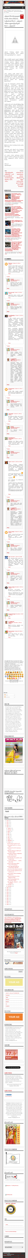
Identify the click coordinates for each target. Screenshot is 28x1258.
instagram (7, 1006)
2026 (8, 904)
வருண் (9, 461)
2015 (8, 887)
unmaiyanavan (11, 388)
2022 (8, 898)
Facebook (7, 995)
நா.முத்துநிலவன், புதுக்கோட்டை (14, 359)
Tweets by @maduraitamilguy (10, 1231)
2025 (8, 902)
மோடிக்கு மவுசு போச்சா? (11, 856)
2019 (8, 893)
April (8, 832)
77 (8, 1053)
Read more (11, 204)
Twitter (7, 997)
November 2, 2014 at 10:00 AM (15, 428)
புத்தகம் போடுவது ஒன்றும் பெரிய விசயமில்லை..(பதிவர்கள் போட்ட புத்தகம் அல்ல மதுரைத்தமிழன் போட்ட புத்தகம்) (13, 21)
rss (6, 1003)
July (8, 837)
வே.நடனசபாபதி (11, 292)
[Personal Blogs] (8, 1095)
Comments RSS (22, 1257)
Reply (9, 273)
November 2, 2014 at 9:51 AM (15, 281)
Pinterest (7, 999)
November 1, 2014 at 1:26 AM (16, 556)
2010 (8, 820)
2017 (8, 890)
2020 (8, 895)
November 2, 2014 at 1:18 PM (16, 509)
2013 (8, 825)
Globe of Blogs (8, 1073)
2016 (8, 889)
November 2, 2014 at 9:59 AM (15, 402)
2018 (8, 892)
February (9, 829)
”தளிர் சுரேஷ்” (11, 413)
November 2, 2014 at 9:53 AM (15, 305)
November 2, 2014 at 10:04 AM (15, 546)
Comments (7, 697)
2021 (8, 896)
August (9, 838)
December (10, 886)
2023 (8, 899)
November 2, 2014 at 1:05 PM (16, 360)
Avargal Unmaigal (12, 280)
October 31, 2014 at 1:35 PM (16, 461)
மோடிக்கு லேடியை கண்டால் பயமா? (13, 843)
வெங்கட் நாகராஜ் (11, 586)
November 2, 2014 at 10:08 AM (15, 574)
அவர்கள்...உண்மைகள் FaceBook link (12, 993)
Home (7, 1224)
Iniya (9, 556)
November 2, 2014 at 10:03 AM (15, 501)
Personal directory (8, 1096)
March (9, 831)
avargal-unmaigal (14, 1255)
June (9, 835)
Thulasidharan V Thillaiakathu (11, 438)
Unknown (10, 263)
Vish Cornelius (11, 631)
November (10, 884)
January (9, 828)
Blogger (16, 952)
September (10, 840)
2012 (8, 823)
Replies (8, 276)
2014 (8, 826)
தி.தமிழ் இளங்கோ (11, 315)
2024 (8, 901)
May (8, 834)
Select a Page (7, 7)
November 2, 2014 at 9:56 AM (15, 350)
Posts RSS (16, 1257)
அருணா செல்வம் (11, 531)
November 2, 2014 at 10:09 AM (15, 603)
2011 (8, 822)
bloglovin (7, 1001)
